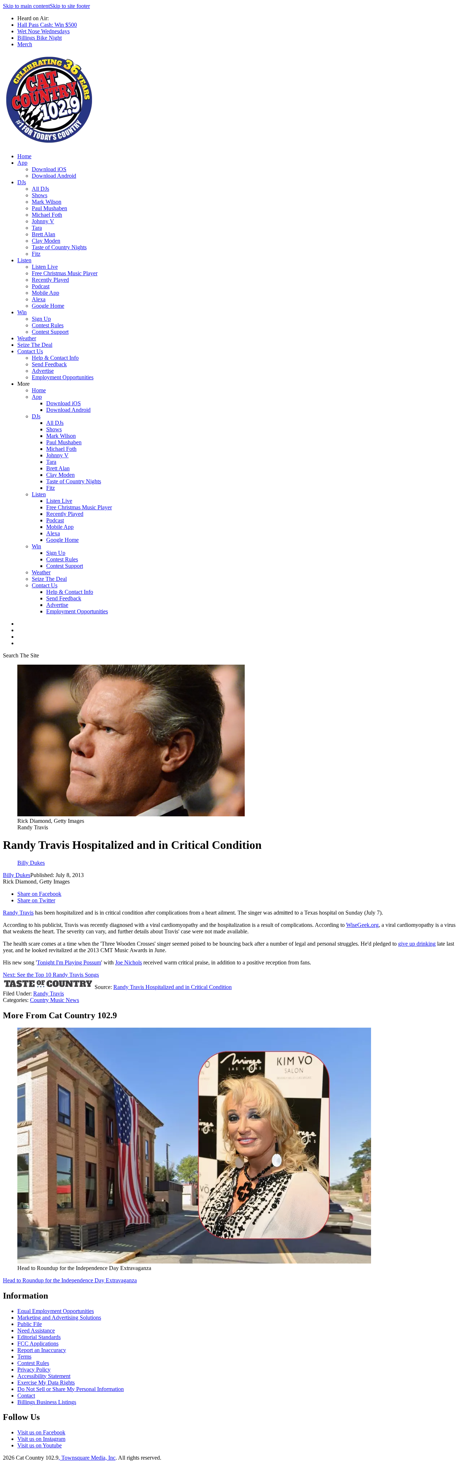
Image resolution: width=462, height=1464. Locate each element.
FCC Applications (37, 1343)
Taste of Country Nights (59, 247)
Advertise (43, 371)
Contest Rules (48, 325)
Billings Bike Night (39, 38)
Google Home (48, 306)
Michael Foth (47, 215)
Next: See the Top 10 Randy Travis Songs (51, 975)
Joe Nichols (128, 962)
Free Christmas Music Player (64, 273)
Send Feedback (49, 364)
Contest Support (50, 332)
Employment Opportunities (62, 377)
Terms (24, 1356)
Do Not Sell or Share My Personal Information (70, 1389)
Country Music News (54, 1000)
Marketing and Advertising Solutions (59, 1317)
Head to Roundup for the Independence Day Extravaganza (70, 1280)
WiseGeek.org (362, 925)
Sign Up (41, 319)
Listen (24, 260)
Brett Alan (43, 234)
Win (22, 312)
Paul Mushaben (49, 208)
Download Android (54, 176)
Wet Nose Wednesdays (43, 31)
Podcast (40, 286)
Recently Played (50, 280)
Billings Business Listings (46, 1402)
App (22, 163)
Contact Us (30, 351)
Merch (24, 44)
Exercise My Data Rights (46, 1382)
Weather (26, 338)
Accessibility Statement (43, 1376)
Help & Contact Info (55, 358)
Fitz (36, 254)
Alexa (38, 299)
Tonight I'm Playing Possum (69, 962)
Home (24, 156)
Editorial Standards (39, 1337)
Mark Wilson (46, 202)
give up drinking (417, 944)
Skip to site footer (70, 6)
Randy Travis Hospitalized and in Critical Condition (172, 987)
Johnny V (43, 221)
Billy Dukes (16, 875)
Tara (37, 228)
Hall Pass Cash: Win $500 (47, 25)
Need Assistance (36, 1330)
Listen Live (45, 267)
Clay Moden (46, 241)
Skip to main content (26, 6)
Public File (29, 1324)
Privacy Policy (34, 1369)
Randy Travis (18, 913)
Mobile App (45, 293)
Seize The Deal (34, 345)
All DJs (40, 189)
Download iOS (49, 169)
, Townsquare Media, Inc (87, 1458)
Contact (26, 1395)
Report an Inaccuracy (41, 1350)
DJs (21, 182)
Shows (39, 195)
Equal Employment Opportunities (55, 1311)
